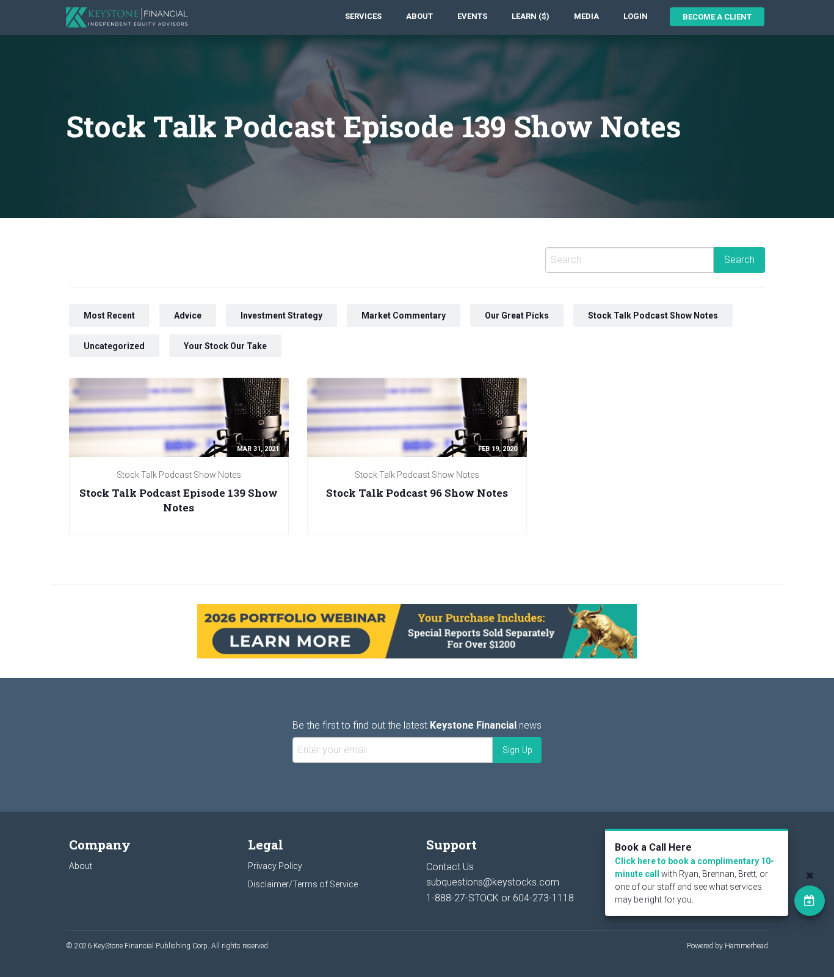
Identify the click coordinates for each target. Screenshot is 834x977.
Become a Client (717, 16)
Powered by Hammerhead (727, 946)
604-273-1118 (543, 898)
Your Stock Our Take (225, 346)
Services (363, 16)
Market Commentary (403, 315)
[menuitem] (363, 16)
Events (472, 16)
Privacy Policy (275, 866)
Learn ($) (530, 16)
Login (635, 16)
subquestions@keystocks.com (492, 882)
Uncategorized (114, 346)
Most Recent (109, 315)
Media (586, 16)
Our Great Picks (517, 315)
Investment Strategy (281, 315)
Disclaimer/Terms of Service (303, 884)
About (419, 16)
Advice (187, 315)
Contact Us (450, 867)
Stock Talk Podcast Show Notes (653, 315)
